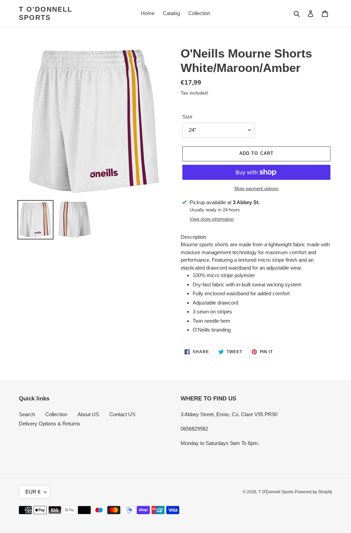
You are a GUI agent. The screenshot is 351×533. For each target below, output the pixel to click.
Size (187, 117)
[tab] (256, 237)
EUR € (32, 492)
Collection (56, 414)
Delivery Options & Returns (49, 423)
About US (88, 414)
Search (27, 414)
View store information (212, 219)
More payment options (256, 188)
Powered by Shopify (313, 491)
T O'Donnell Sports (45, 13)
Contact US (122, 414)
